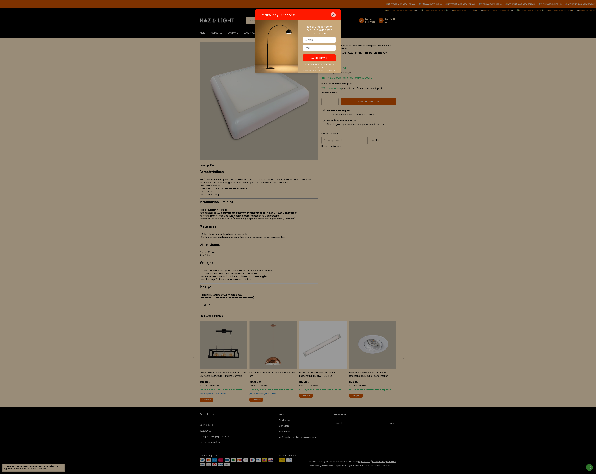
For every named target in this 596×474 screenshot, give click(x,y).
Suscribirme (319, 57)
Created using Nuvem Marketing (319, 71)
